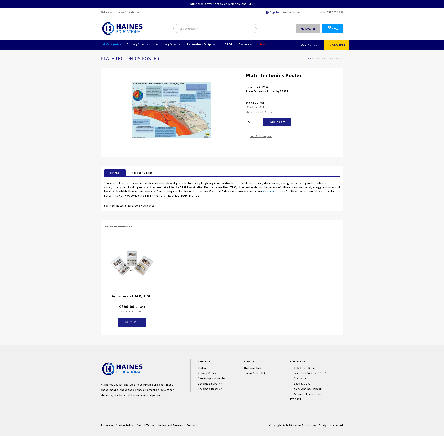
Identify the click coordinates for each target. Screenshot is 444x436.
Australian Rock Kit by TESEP (132, 296)
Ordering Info (253, 368)
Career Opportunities (212, 378)
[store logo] (122, 28)
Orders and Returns (170, 425)
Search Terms (146, 425)
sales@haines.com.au (308, 388)
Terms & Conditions (257, 373)
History (203, 368)
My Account (308, 29)
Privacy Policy (207, 373)
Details (115, 172)
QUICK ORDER (336, 44)
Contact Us (194, 425)
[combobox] (215, 28)
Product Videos (142, 172)
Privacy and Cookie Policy (117, 425)
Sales (262, 44)
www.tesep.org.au (273, 191)
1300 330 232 (335, 12)
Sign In (275, 12)
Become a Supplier (210, 383)
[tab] (115, 172)
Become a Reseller (210, 388)
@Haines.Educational (308, 394)
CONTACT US (309, 44)
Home (310, 58)
